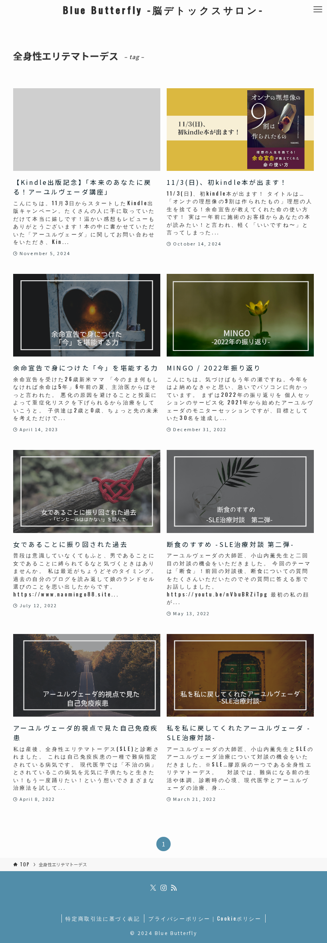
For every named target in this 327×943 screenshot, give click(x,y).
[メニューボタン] (317, 9)
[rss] (174, 888)
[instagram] (163, 888)
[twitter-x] (153, 888)
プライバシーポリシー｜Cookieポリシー (205, 918)
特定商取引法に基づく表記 (102, 918)
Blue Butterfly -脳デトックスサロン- (163, 9)
